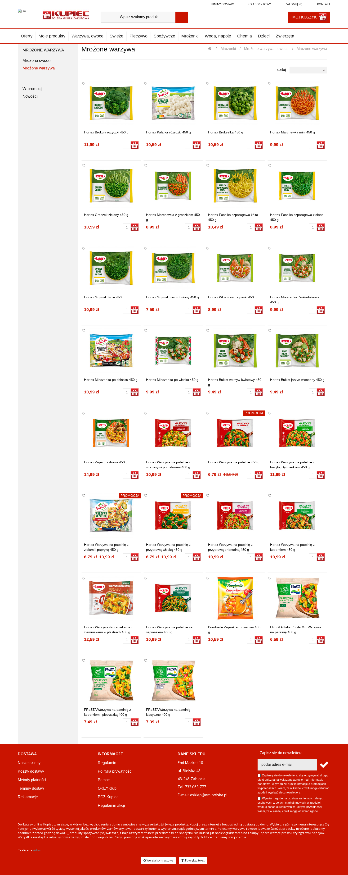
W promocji (32, 89)
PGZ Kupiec (108, 797)
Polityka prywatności (115, 771)
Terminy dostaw (221, 4)
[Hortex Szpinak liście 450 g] (111, 268)
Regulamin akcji (111, 805)
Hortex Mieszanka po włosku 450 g (172, 380)
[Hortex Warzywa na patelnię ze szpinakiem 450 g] (173, 598)
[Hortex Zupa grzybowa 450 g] (111, 433)
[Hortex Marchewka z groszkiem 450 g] (173, 185)
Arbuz (37, 850)
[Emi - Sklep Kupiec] (66, 14)
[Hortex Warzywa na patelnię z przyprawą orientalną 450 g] (235, 515)
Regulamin (107, 763)
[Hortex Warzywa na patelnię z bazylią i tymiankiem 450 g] (297, 433)
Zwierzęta (285, 36)
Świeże (116, 36)
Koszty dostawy (31, 771)
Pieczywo (138, 36)
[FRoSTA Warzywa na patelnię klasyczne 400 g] (173, 680)
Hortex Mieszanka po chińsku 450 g (111, 380)
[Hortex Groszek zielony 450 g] (111, 185)
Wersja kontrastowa (159, 860)
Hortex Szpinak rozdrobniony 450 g (172, 297)
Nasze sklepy (29, 763)
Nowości (30, 96)
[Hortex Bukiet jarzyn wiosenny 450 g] (297, 350)
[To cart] (134, 145)
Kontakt (323, 4)
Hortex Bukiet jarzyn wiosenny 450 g (297, 380)
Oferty (26, 36)
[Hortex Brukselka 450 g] (235, 103)
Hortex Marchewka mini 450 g (292, 132)
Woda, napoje (218, 36)
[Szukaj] (181, 17)
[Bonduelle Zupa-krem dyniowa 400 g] (235, 598)
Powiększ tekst (194, 860)
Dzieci (264, 36)
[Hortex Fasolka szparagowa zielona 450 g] (297, 185)
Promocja (254, 413)
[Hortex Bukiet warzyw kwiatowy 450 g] (235, 350)
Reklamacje (28, 797)
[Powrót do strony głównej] (212, 49)
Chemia (244, 36)
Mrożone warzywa (38, 68)
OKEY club (107, 788)
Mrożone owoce (36, 60)
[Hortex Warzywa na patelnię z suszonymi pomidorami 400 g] (173, 433)
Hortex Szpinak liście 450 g (104, 297)
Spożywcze (164, 36)
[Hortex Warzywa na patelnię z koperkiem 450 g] (297, 515)
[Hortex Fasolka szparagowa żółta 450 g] (235, 185)
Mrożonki (190, 36)
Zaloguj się (293, 4)
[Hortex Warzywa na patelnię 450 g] (235, 433)
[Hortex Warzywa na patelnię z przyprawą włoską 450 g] (173, 515)
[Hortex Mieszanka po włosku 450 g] (173, 350)
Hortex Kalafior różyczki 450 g (168, 132)
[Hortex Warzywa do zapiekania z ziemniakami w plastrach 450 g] (111, 598)
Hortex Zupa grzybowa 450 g (106, 462)
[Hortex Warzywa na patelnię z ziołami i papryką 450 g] (111, 515)
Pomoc (104, 780)
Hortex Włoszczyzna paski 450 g (232, 297)
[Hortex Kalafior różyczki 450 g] (173, 103)
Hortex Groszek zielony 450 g (106, 215)
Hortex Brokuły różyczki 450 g (106, 132)
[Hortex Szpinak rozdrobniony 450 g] (173, 268)
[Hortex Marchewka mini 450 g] (297, 103)
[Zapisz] (323, 764)
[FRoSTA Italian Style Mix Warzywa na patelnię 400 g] (297, 598)
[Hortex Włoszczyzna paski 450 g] (235, 268)
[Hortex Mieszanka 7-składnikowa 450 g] (297, 268)
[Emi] (26, 15)
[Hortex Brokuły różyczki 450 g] (111, 103)
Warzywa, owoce (87, 36)
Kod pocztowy (259, 4)
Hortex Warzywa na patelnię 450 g (233, 462)
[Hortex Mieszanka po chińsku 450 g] (111, 350)
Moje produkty (52, 36)
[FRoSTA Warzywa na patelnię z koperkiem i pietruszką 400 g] (111, 680)
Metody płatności (32, 780)
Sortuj (281, 70)
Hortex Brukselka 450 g (225, 132)
